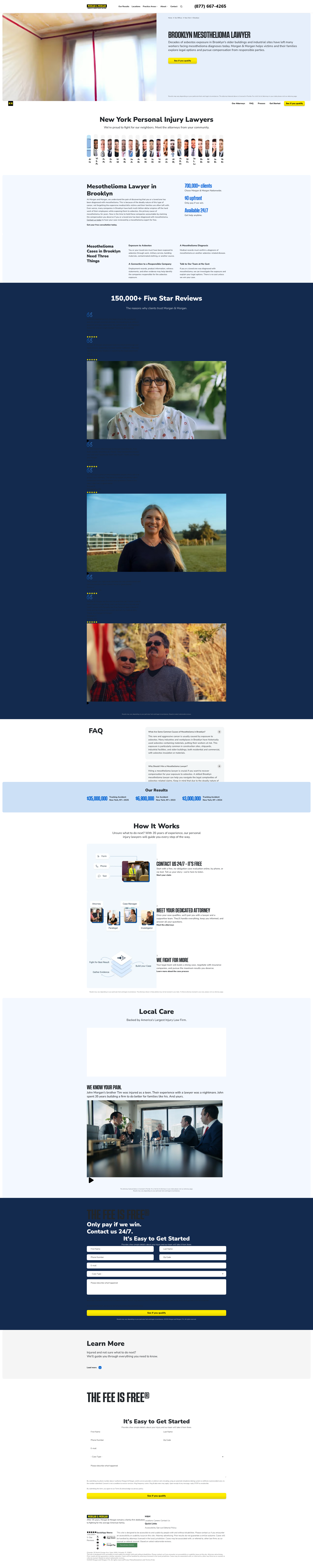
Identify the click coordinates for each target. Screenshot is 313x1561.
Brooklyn (196, 18)
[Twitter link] (98, 1536)
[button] (88, 706)
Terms (117, 1306)
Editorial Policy (170, 1527)
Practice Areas (149, 6)
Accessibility (150, 1527)
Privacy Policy (129, 1560)
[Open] (181, 6)
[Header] (97, 6)
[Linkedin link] (98, 1548)
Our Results (123, 6)
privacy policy (138, 1306)
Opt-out (159, 1527)
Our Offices (178, 18)
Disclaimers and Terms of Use (144, 1560)
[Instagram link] (98, 1545)
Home (170, 18)
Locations (136, 6)
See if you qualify (182, 60)
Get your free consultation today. (102, 225)
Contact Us (165, 1520)
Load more (92, 1367)
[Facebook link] (98, 1539)
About (163, 6)
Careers (157, 1520)
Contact (173, 6)
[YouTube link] (98, 1542)
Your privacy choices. (127, 1545)
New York (187, 18)
